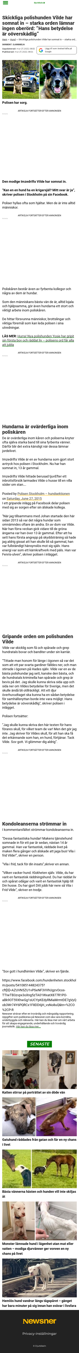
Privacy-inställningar (39, 1334)
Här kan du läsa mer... (28, 1026)
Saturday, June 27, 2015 (24, 498)
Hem (4, 39)
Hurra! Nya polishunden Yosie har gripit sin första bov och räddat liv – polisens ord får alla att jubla (38, 340)
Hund (13, 39)
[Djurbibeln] (39, 3)
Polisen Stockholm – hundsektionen (43, 494)
